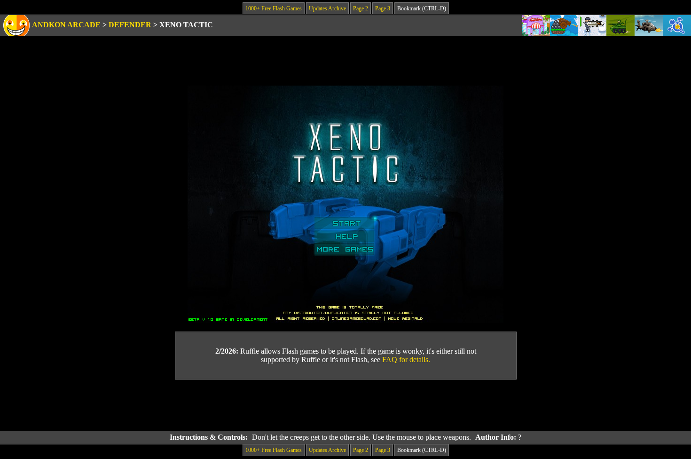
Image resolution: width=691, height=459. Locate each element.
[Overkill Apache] (649, 25)
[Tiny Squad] (592, 25)
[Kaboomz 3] (564, 25)
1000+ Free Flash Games (273, 8)
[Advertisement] (345, 405)
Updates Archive (327, 8)
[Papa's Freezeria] (536, 25)
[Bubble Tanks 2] (677, 25)
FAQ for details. (406, 360)
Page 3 (382, 8)
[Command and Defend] (620, 25)
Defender (130, 25)
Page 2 (360, 8)
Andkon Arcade (66, 25)
